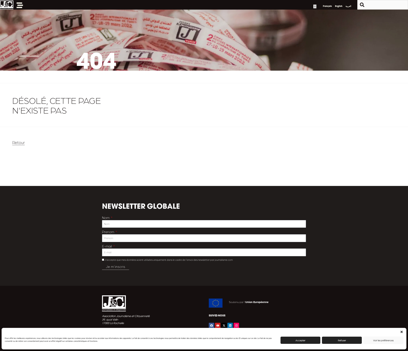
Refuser (342, 340)
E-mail (107, 246)
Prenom (108, 231)
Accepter (300, 340)
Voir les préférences (383, 340)
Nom (106, 217)
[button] (401, 331)
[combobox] (382, 5)
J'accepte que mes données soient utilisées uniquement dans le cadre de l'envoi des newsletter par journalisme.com (169, 259)
